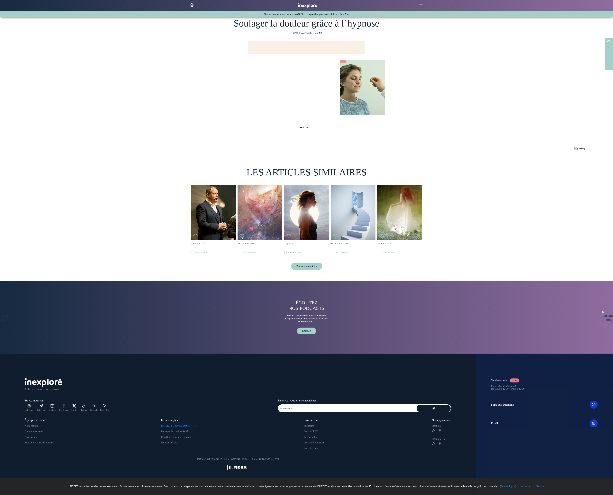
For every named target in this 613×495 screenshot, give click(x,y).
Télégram (41, 410)
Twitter (74, 410)
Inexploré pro (311, 448)
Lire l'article (201, 252)
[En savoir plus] (508, 486)
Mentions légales (169, 442)
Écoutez (306, 330)
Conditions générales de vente (176, 437)
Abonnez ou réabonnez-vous (278, 14)
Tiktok (84, 410)
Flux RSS (104, 410)
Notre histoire (31, 425)
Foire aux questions (502, 404)
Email (494, 423)
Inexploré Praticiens (314, 442)
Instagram (29, 410)
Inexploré (309, 425)
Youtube (52, 410)
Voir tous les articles (306, 266)
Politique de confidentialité (174, 431)
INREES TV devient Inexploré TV (179, 425)
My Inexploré (311, 437)
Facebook (63, 410)
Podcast (93, 410)
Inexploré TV (311, 431)
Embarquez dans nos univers (39, 442)
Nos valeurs (31, 437)
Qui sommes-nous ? (35, 431)
